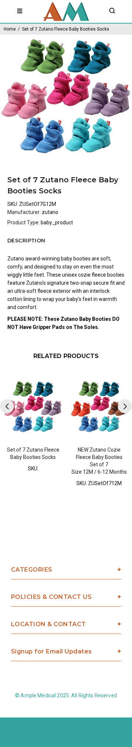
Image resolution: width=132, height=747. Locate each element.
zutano (50, 212)
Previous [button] (7, 406)
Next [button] (125, 406)
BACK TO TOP (66, 730)
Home (10, 29)
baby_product (57, 222)
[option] (66, 96)
